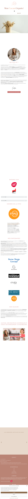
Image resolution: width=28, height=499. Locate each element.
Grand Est (15, 253)
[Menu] (14, 11)
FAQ (14, 468)
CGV (14, 469)
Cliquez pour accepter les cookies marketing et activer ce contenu (14, 107)
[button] (1, 442)
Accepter (14, 492)
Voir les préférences (14, 496)
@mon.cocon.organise (3, 75)
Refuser (14, 494)
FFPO (23, 245)
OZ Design (6, 248)
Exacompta (2, 252)
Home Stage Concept (12, 242)
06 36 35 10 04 (3, 459)
